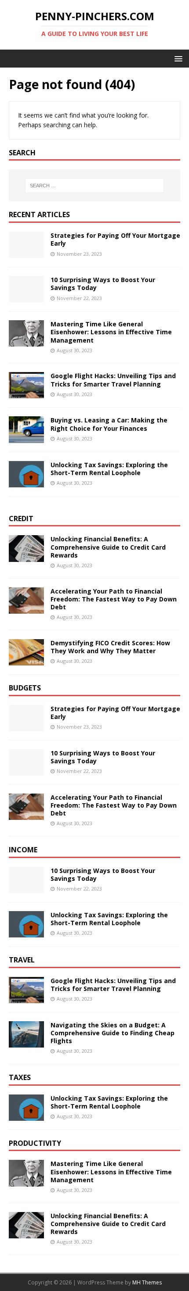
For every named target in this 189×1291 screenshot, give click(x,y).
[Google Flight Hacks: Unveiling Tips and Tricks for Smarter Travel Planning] (26, 393)
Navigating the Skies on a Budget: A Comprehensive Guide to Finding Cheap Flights (112, 1033)
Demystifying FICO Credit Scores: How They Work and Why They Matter (110, 647)
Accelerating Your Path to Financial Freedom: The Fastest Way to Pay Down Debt (114, 599)
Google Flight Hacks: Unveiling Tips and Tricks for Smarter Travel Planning (113, 380)
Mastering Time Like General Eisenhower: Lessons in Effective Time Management (111, 332)
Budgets (25, 688)
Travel (22, 960)
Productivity (35, 1143)
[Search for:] (95, 185)
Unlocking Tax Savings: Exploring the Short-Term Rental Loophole (109, 469)
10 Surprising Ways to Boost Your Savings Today (103, 283)
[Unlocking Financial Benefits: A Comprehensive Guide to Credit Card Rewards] (26, 556)
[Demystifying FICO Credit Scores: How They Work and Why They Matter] (26, 660)
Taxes (20, 1077)
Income (23, 850)
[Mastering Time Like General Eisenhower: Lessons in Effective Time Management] (26, 341)
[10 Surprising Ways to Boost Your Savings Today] (26, 297)
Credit (21, 518)
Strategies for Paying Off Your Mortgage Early (115, 239)
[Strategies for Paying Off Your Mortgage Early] (26, 253)
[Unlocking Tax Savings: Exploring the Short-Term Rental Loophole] (26, 482)
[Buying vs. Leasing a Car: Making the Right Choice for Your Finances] (26, 437)
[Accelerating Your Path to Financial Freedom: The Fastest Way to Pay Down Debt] (26, 608)
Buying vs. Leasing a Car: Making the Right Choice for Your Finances (109, 424)
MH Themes (147, 1282)
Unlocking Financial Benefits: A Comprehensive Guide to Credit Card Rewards (108, 547)
